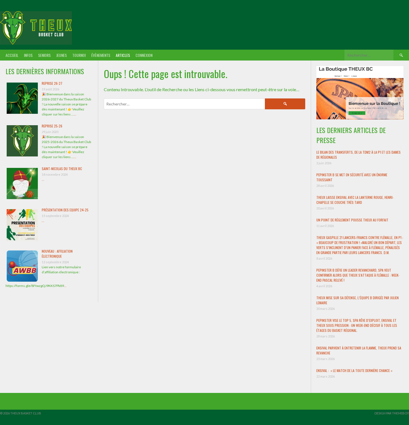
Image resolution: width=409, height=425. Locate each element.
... (75, 114)
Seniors (44, 55)
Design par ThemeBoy (391, 413)
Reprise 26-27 (52, 83)
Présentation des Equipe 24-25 (65, 209)
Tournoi (79, 55)
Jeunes (61, 55)
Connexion (143, 55)
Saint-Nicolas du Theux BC (62, 168)
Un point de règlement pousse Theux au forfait (352, 220)
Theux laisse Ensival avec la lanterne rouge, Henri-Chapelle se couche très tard (355, 200)
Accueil (12, 55)
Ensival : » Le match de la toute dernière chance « (354, 370)
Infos (28, 55)
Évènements (100, 55)
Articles (123, 55)
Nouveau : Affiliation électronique (57, 254)
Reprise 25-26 (52, 126)
